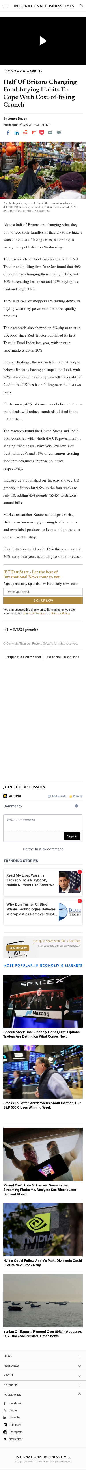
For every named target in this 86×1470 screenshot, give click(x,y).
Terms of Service (34, 613)
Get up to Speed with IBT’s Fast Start (56, 941)
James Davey (17, 118)
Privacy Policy (60, 613)
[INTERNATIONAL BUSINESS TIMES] (44, 7)
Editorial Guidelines (63, 657)
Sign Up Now (18, 948)
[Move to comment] (59, 133)
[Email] (50, 133)
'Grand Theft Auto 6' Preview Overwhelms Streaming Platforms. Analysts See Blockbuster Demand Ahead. (39, 1189)
